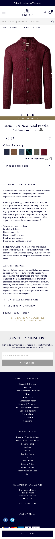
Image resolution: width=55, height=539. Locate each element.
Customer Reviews (27, 411)
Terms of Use (28, 397)
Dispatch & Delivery (27, 384)
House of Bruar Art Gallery (27, 437)
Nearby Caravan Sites (27, 470)
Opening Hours (27, 444)
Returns (27, 387)
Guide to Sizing (27, 464)
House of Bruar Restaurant (27, 440)
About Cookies (27, 467)
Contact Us (27, 457)
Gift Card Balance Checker (27, 407)
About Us (27, 450)
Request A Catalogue (27, 404)
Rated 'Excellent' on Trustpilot (27, 3)
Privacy (27, 394)
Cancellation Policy (27, 400)
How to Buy (27, 460)
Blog (27, 474)
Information (27, 431)
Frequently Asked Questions (27, 390)
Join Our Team (27, 454)
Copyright (27, 421)
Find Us (27, 447)
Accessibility (27, 417)
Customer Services (27, 378)
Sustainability (27, 414)
